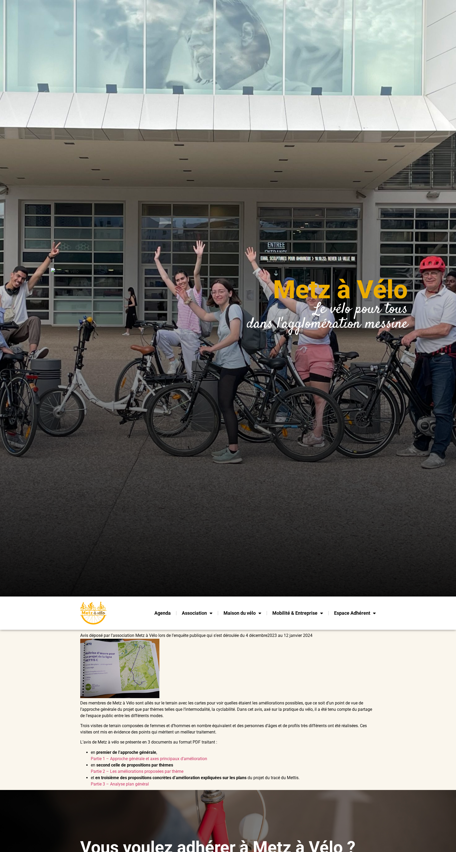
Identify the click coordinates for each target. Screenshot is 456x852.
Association (194, 613)
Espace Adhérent (352, 613)
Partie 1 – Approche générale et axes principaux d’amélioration (149, 758)
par (168, 771)
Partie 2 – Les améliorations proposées (128, 771)
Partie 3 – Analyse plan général (120, 784)
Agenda (162, 613)
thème (177, 771)
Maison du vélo (240, 613)
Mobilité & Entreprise (294, 613)
